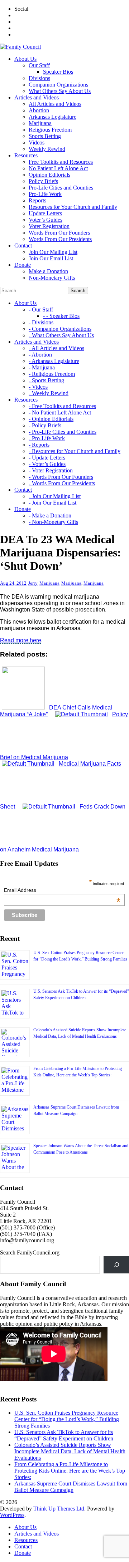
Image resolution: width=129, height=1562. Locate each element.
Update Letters (45, 213)
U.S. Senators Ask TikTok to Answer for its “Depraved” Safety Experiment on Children (63, 1435)
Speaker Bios (58, 72)
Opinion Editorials (49, 175)
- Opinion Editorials (51, 419)
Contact (23, 1546)
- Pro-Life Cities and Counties (62, 432)
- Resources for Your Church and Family (74, 451)
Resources (26, 1540)
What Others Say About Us (60, 91)
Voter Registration (49, 226)
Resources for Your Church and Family (73, 207)
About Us (25, 1527)
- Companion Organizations (60, 329)
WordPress (12, 1515)
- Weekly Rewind (48, 393)
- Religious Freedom (52, 374)
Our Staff (39, 65)
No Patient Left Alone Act (58, 168)
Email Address (62, 890)
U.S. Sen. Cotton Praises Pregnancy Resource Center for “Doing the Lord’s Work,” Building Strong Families (66, 1419)
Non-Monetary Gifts (52, 278)
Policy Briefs (43, 181)
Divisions (39, 78)
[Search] (116, 1264)
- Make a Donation (50, 515)
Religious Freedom (50, 130)
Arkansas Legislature (52, 117)
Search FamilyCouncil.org (29, 1252)
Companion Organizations (58, 85)
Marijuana (40, 123)
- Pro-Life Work (47, 438)
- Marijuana (42, 367)
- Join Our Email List (52, 503)
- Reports (39, 445)
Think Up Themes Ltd (58, 1508)
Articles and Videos (36, 1534)
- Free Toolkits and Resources (62, 406)
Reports (37, 200)
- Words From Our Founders (61, 477)
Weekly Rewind (47, 149)
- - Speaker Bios (61, 316)
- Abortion (40, 355)
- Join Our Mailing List (55, 496)
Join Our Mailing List (53, 252)
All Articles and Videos (55, 104)
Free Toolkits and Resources (61, 162)
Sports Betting (45, 136)
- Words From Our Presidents (62, 483)
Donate (22, 1553)
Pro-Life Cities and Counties (61, 188)
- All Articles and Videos (56, 348)
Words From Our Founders (59, 233)
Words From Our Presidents (60, 239)
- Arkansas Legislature (54, 361)
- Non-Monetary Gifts (53, 522)
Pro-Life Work (45, 194)
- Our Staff (41, 309)
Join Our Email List (51, 258)
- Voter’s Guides (47, 464)
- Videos (38, 387)
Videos (36, 142)
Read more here (20, 640)
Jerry (33, 583)
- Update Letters (47, 458)
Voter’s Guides (45, 220)
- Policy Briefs (45, 425)
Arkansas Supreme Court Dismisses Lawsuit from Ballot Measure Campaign (70, 1486)
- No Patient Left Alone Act (60, 412)
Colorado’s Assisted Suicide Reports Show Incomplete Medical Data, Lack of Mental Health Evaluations (69, 1451)
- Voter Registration (51, 470)
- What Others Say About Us (61, 335)
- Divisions (41, 322)
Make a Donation (48, 271)
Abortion (39, 110)
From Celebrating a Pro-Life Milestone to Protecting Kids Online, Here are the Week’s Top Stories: (69, 1470)
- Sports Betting (46, 380)
